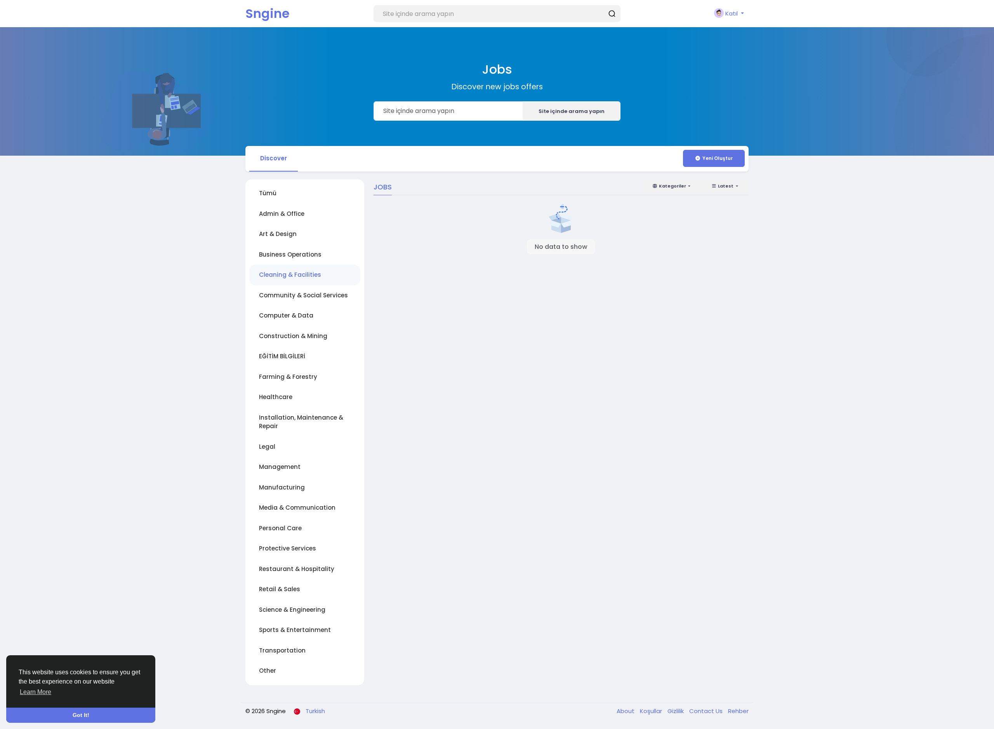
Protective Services (287, 548)
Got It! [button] (81, 715)
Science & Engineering (292, 610)
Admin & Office (281, 214)
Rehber (738, 711)
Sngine (267, 13)
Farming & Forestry (288, 377)
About (626, 711)
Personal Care (280, 528)
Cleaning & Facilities (290, 275)
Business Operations (290, 254)
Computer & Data (286, 315)
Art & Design (278, 234)
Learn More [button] (35, 692)
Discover (273, 158)
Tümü (267, 193)
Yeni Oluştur (717, 158)
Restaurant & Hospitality (296, 569)
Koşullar (652, 711)
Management (280, 467)
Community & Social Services (303, 295)
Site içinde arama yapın (572, 111)
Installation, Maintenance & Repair (301, 421)
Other (267, 671)
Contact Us (706, 711)
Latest (726, 186)
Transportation (282, 650)
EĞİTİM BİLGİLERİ (282, 356)
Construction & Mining (293, 336)
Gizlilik (676, 711)
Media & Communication (297, 507)
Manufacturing (282, 487)
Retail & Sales (279, 589)
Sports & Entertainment (295, 630)
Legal (267, 447)
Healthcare (275, 397)
